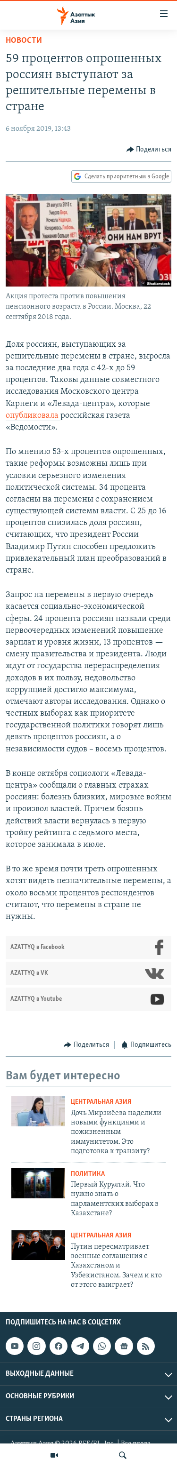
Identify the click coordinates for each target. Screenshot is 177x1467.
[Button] (149, 150)
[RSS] (146, 1346)
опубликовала (33, 416)
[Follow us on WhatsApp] (102, 1346)
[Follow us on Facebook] (58, 1346)
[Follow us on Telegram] (80, 1346)
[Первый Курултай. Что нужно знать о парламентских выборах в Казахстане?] (38, 1183)
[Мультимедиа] (54, 1455)
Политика (88, 1174)
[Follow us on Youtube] (15, 1346)
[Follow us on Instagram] (36, 1346)
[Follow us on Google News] (124, 1346)
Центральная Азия (101, 1102)
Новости (24, 41)
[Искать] (123, 1455)
